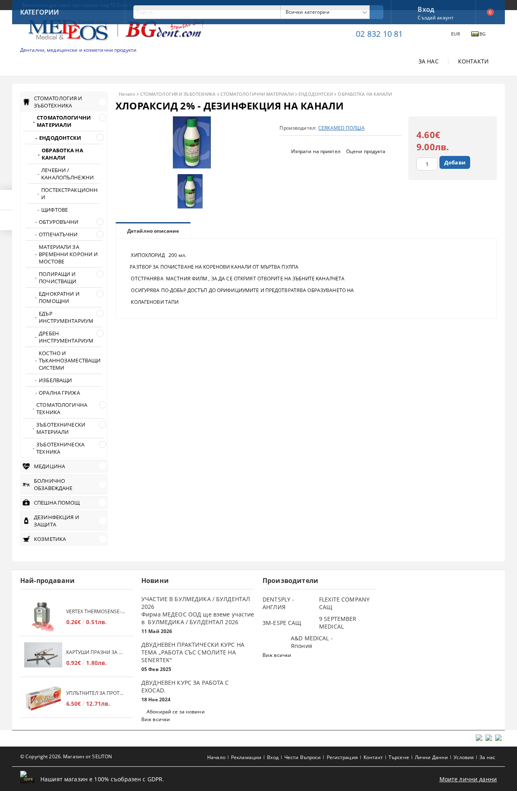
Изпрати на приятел (315, 151)
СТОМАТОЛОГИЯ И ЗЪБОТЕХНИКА (178, 94)
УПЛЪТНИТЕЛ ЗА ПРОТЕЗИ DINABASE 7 (95, 693)
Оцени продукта (366, 151)
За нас (487, 757)
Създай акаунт (436, 17)
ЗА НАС (428, 61)
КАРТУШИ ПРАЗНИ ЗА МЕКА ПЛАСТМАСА (95, 652)
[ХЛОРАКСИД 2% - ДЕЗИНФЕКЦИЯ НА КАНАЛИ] (192, 166)
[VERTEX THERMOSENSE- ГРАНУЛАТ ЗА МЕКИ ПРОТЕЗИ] (43, 617)
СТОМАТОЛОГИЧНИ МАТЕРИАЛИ (257, 94)
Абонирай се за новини (176, 711)
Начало (127, 94)
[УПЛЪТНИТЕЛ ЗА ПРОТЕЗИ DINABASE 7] (43, 698)
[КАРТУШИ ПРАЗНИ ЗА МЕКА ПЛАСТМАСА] (43, 657)
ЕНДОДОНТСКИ (315, 94)
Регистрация (342, 757)
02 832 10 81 (379, 33)
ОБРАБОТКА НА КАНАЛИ (365, 94)
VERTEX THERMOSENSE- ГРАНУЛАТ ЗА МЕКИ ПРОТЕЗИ (95, 611)
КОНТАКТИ (473, 61)
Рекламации (246, 757)
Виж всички (155, 719)
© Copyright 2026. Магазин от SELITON (66, 756)
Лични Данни (431, 757)
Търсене (399, 757)
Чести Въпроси (302, 757)
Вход (426, 8)
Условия (464, 757)
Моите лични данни (468, 779)
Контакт (373, 757)
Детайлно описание (153, 230)
